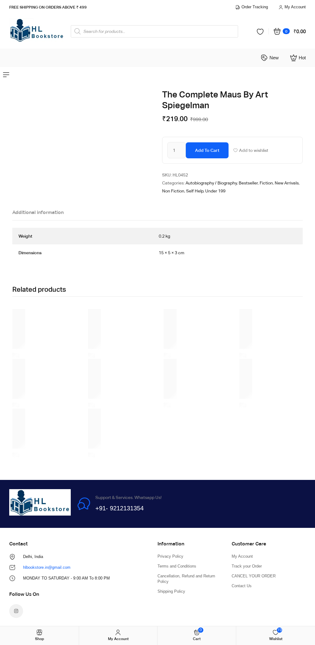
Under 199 (215, 190)
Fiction (266, 182)
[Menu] (6, 74)
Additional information (38, 212)
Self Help (194, 190)
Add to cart (207, 150)
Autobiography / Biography (211, 182)
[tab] (38, 214)
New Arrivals (287, 182)
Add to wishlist (253, 150)
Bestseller (248, 182)
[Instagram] (16, 611)
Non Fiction (173, 190)
